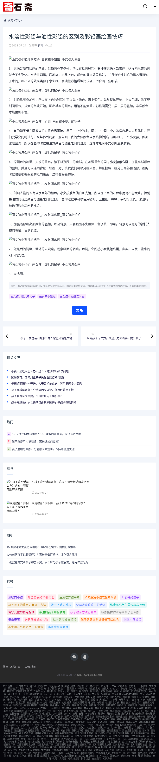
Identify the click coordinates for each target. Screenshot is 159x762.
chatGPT (77, 694)
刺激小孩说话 (132, 619)
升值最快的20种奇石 (41, 597)
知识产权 (107, 758)
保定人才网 (63, 691)
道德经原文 (131, 722)
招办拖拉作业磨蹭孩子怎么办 (120, 612)
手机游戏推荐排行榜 (62, 750)
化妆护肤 (47, 713)
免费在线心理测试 (44, 725)
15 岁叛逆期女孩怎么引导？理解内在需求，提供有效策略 (46, 434)
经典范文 (83, 691)
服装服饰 (71, 688)
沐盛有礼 (136, 697)
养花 (116, 691)
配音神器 (19, 730)
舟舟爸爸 (22, 699)
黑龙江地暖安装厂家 (71, 739)
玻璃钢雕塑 (138, 713)
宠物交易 (43, 705)
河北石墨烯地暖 (121, 733)
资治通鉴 (100, 730)
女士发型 (23, 694)
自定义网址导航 (135, 708)
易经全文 (103, 711)
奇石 (134, 755)
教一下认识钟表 (61, 604)
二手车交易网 (62, 719)
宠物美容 (132, 705)
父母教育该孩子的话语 (90, 604)
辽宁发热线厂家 (103, 736)
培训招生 (94, 691)
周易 (66, 686)
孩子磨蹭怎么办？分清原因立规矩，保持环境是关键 (42, 389)
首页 (10, 20)
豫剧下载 (89, 730)
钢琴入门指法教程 (12, 705)
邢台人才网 (115, 697)
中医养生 (22, 747)
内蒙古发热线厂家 (115, 741)
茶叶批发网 (64, 747)
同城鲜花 (127, 711)
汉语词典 (89, 747)
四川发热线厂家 (121, 744)
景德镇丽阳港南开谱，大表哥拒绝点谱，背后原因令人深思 (46, 383)
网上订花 (138, 711)
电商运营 (88, 708)
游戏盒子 (130, 747)
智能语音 (128, 727)
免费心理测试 (78, 725)
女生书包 (25, 727)
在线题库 (96, 758)
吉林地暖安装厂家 (64, 736)
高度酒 (126, 697)
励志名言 (14, 697)
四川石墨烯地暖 (139, 744)
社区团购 (20, 702)
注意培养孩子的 (69, 597)
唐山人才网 (46, 694)
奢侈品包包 (54, 727)
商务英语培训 (80, 702)
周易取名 (59, 722)
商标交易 (90, 697)
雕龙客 (147, 755)
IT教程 (60, 753)
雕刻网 (110, 713)
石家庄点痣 (106, 691)
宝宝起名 (26, 722)
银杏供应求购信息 (64, 733)
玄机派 (95, 694)
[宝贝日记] (17, 7)
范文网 (104, 686)
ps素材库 (136, 702)
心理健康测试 (62, 725)
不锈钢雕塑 (91, 713)
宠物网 (83, 705)
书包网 (43, 702)
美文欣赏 (12, 750)
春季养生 (33, 747)
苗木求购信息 (26, 733)
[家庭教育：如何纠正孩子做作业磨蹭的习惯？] (18, 509)
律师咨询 (82, 688)
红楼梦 (140, 747)
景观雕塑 (150, 713)
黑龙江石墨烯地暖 (50, 739)
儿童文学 (25, 697)
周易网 (37, 711)
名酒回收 (125, 691)
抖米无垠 (47, 697)
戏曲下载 (65, 730)
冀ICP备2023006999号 (89, 675)
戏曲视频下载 (32, 730)
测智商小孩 (15, 597)
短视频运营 (74, 758)
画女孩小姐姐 (47, 296)
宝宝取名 (80, 722)
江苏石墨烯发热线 (26, 744)
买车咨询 (41, 688)
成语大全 (109, 750)
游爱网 (38, 699)
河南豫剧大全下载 (50, 730)
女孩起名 (102, 722)
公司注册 (36, 697)
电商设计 (30, 688)
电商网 (75, 705)
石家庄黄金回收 (146, 705)
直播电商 (77, 708)
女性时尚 (36, 713)
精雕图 (10, 691)
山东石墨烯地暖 (130, 739)
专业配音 (91, 727)
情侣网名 (51, 691)
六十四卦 (47, 711)
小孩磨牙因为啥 (58, 626)
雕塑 (140, 755)
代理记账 (125, 755)
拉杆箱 (43, 727)
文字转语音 (116, 727)
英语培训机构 (30, 705)
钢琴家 (39, 716)
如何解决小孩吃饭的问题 (101, 597)
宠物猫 (92, 705)
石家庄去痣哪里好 (104, 716)
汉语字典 (136, 719)
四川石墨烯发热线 (102, 744)
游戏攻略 (42, 686)
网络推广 (133, 686)
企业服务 (105, 694)
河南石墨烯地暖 (53, 741)
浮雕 (117, 713)
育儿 (17, 20)
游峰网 (94, 699)
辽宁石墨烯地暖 (121, 736)
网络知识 (68, 697)
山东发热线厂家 (112, 739)
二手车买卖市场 (15, 719)
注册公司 (114, 755)
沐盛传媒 (11, 699)
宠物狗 (100, 705)
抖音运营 (85, 758)
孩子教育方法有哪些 (83, 612)
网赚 (20, 753)
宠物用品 (110, 705)
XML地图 (30, 666)
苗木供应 (37, 753)
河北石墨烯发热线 (84, 733)
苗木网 (145, 730)
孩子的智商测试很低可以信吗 (100, 619)
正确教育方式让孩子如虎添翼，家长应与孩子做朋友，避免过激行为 (47, 562)
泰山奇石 (14, 619)
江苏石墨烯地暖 (63, 744)
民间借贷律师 (19, 755)
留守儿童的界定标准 (21, 612)
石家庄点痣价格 (137, 716)
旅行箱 (34, 727)
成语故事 (45, 755)
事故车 (50, 719)
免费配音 (8, 730)
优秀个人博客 (59, 758)
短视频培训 (49, 753)
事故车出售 (31, 719)
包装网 (27, 753)
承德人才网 (102, 697)
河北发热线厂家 (103, 733)
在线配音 (139, 727)
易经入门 (92, 711)
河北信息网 (94, 688)
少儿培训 (131, 750)
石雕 (81, 713)
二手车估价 (39, 691)
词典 (11, 722)
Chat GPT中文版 (118, 688)
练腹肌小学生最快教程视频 (127, 604)
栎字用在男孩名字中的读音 (25, 626)
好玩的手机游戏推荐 (29, 750)
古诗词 (74, 691)
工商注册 (69, 755)
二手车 (112, 686)
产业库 (61, 688)
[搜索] (145, 6)
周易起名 (91, 722)
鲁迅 (142, 699)
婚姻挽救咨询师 (147, 722)
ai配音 (82, 727)
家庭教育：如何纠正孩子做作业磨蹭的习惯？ (38, 377)
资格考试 (120, 750)
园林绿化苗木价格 (44, 733)
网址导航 (121, 708)
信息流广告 (82, 686)
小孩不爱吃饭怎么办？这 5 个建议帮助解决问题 (40, 371)
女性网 (67, 713)
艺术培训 (98, 750)
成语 (18, 722)
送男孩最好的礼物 (36, 619)
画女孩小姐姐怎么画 (72, 296)
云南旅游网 (92, 755)
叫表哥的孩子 (130, 597)
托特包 (73, 727)
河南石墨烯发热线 (16, 741)
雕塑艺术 (126, 713)
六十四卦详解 (71, 711)
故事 (5, 666)
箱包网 (91, 702)
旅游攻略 (142, 688)
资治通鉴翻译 (114, 730)
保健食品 (44, 747)
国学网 (135, 699)
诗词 (74, 747)
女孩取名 (48, 722)
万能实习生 (124, 699)
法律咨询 (116, 694)
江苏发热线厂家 (45, 744)
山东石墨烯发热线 (93, 739)
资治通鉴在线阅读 (131, 730)
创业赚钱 (131, 753)
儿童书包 (142, 725)
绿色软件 (142, 753)
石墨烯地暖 (148, 702)
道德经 (120, 722)
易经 (73, 686)
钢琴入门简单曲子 (53, 716)
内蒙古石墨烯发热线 (93, 741)
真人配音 (150, 727)
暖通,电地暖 (101, 747)
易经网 (28, 711)
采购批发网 (54, 702)
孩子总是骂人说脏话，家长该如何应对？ (36, 441)
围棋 (69, 694)
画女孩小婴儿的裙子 (22, 296)
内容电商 (66, 708)
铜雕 (75, 713)
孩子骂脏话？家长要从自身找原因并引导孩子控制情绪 (43, 402)
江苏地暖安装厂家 (82, 744)
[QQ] (85, 657)
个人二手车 (103, 719)
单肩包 (65, 727)
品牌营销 (79, 697)
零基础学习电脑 (16, 688)
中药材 (53, 747)
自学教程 (52, 688)
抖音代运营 (22, 686)
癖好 (31, 699)
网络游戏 (80, 755)
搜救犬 (105, 688)
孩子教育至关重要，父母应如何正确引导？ (37, 396)
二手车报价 (77, 719)
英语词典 (147, 719)
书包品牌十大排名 (104, 725)
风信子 (46, 699)
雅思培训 (125, 702)
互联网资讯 (57, 755)
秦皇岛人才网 (56, 686)
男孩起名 (37, 722)
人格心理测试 (11, 725)
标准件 (11, 702)
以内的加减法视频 (64, 619)
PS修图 (143, 686)
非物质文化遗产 (24, 691)
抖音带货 (104, 755)
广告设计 (45, 708)
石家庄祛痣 (121, 716)
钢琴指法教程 (19, 716)
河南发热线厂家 (36, 741)
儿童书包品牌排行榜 (125, 725)
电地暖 (100, 702)
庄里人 (66, 699)
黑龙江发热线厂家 (30, 739)
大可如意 (56, 699)
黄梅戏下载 (77, 730)
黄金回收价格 (10, 708)
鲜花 (147, 711)
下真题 (74, 699)
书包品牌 (14, 727)
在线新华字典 (112, 702)
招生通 (32, 686)
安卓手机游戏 (72, 753)
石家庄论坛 (33, 702)
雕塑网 (101, 713)
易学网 (83, 711)
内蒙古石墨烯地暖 (135, 741)
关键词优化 (59, 694)
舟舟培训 (87, 750)
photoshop (33, 708)
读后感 (87, 694)
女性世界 (57, 713)
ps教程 (22, 708)
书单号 (113, 699)
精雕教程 (19, 711)
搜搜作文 (34, 694)
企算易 (145, 697)
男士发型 (12, 694)
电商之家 (99, 708)
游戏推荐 (122, 686)
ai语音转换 (103, 727)
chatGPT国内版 (130, 694)
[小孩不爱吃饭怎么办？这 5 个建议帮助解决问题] (18, 487)
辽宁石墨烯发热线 (84, 736)
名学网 (112, 722)
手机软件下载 (118, 753)
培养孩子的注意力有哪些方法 (27, 604)
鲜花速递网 (115, 711)
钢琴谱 (6, 716)
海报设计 (55, 708)
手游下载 (11, 753)
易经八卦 (57, 711)
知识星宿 (84, 699)
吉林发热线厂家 (27, 736)
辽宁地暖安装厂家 (140, 736)
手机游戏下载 (103, 753)
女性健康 (14, 713)
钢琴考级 (89, 716)
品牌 (13, 666)
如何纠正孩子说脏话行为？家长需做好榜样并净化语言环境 (42, 554)
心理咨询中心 (26, 725)
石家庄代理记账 (139, 691)
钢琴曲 (30, 716)
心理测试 (66, 702)
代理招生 (94, 686)
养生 (30, 755)
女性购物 (25, 713)
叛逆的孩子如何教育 (52, 612)
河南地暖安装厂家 (72, 741)
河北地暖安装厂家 (140, 733)
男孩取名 (69, 722)
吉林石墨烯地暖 (45, 736)
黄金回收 (54, 705)
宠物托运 (121, 705)
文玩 (142, 694)
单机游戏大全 (87, 753)
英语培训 (142, 750)
